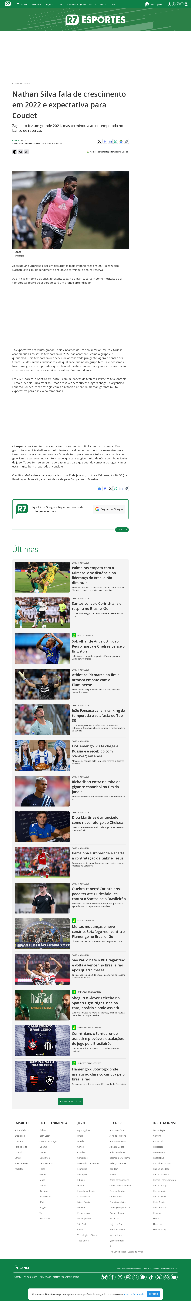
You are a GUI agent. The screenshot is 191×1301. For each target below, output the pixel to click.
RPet (42, 1202)
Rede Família (159, 1207)
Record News (107, 4)
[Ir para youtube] (174, 1277)
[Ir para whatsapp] (166, 1277)
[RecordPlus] (153, 4)
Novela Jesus (116, 1235)
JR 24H (83, 4)
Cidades (81, 1152)
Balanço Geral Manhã (120, 1157)
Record (93, 4)
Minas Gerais (83, 1202)
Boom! (113, 1174)
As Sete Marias (117, 1146)
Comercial (158, 1141)
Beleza (43, 1130)
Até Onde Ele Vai (117, 1152)
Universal (157, 1224)
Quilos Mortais (117, 1240)
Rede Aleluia (159, 1202)
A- (26, 152)
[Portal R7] (8, 4)
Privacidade (45, 1277)
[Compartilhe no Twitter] (99, 141)
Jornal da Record (117, 1229)
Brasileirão (20, 1135)
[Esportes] (95, 19)
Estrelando (45, 1157)
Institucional (164, 1123)
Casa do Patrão (117, 1191)
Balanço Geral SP (118, 1163)
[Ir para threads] (135, 1277)
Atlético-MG (122, 529)
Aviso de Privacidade (134, 1294)
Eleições (48, 4)
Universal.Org (159, 1229)
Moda (42, 1179)
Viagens (43, 1207)
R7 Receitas (45, 1196)
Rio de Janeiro (84, 1218)
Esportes (72, 4)
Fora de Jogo (21, 1146)
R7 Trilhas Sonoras (162, 1163)
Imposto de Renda (86, 1191)
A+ (21, 152)
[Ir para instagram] (178, 4)
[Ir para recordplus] (143, 1277)
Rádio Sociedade (161, 1168)
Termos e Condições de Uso (66, 1277)
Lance (28, 83)
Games (43, 1174)
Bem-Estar (45, 1135)
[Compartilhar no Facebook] (105, 141)
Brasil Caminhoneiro (119, 1179)
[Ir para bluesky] (104, 1277)
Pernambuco (83, 1213)
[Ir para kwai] (127, 1277)
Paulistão (19, 1168)
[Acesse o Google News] (121, 141)
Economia (82, 1168)
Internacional (83, 1196)
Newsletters (159, 1152)
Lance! (18, 1157)
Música (43, 1185)
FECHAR (153, 1294)
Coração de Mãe (118, 1202)
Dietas (43, 1152)
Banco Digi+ (159, 1130)
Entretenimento (53, 1123)
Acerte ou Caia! (117, 1130)
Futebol (18, 1152)
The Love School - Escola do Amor (126, 1251)
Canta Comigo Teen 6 (120, 1185)
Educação (82, 1174)
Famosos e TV (47, 1163)
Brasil (80, 1135)
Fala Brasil (115, 1218)
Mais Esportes (21, 1163)
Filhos (42, 1168)
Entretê (60, 4)
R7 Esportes (17, 83)
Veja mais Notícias (70, 1101)
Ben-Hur (114, 1168)
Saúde (80, 1229)
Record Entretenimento (164, 1179)
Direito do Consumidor (88, 1163)
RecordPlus (158, 1157)
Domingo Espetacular (120, 1207)
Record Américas (161, 1174)
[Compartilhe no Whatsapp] (115, 141)
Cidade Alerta (116, 1196)
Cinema (43, 1146)
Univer (156, 1218)
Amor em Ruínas (118, 1141)
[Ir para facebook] (169, 4)
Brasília (36, 4)
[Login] (186, 4)
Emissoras (158, 1146)
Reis (112, 1246)
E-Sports (19, 1141)
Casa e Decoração (48, 1141)
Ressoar (157, 1213)
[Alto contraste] (14, 152)
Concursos (82, 1157)
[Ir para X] (173, 4)
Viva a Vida (45, 1218)
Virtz (42, 1213)
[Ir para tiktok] (151, 1277)
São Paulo (82, 1224)
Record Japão (159, 1191)
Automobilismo (22, 1130)
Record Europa (160, 1185)
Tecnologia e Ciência (87, 1235)
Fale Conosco (30, 1277)
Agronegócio (83, 1130)
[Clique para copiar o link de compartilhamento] (126, 141)
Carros (80, 1146)
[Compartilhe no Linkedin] (110, 141)
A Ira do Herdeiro (118, 1135)
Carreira (157, 1135)
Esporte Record (117, 1213)
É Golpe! (81, 1179)
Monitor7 (81, 1207)
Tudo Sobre (83, 1240)
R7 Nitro (44, 1191)
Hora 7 (80, 1185)
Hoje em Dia (116, 1224)
